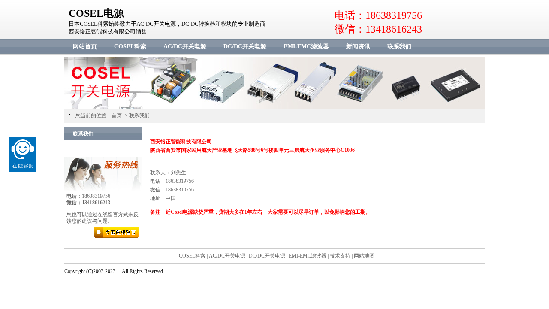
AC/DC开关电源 (184, 46)
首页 (117, 115)
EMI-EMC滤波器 (306, 46)
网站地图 (364, 256)
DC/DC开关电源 (244, 46)
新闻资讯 (358, 46)
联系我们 (399, 46)
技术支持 (340, 256)
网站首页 (85, 46)
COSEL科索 (130, 46)
